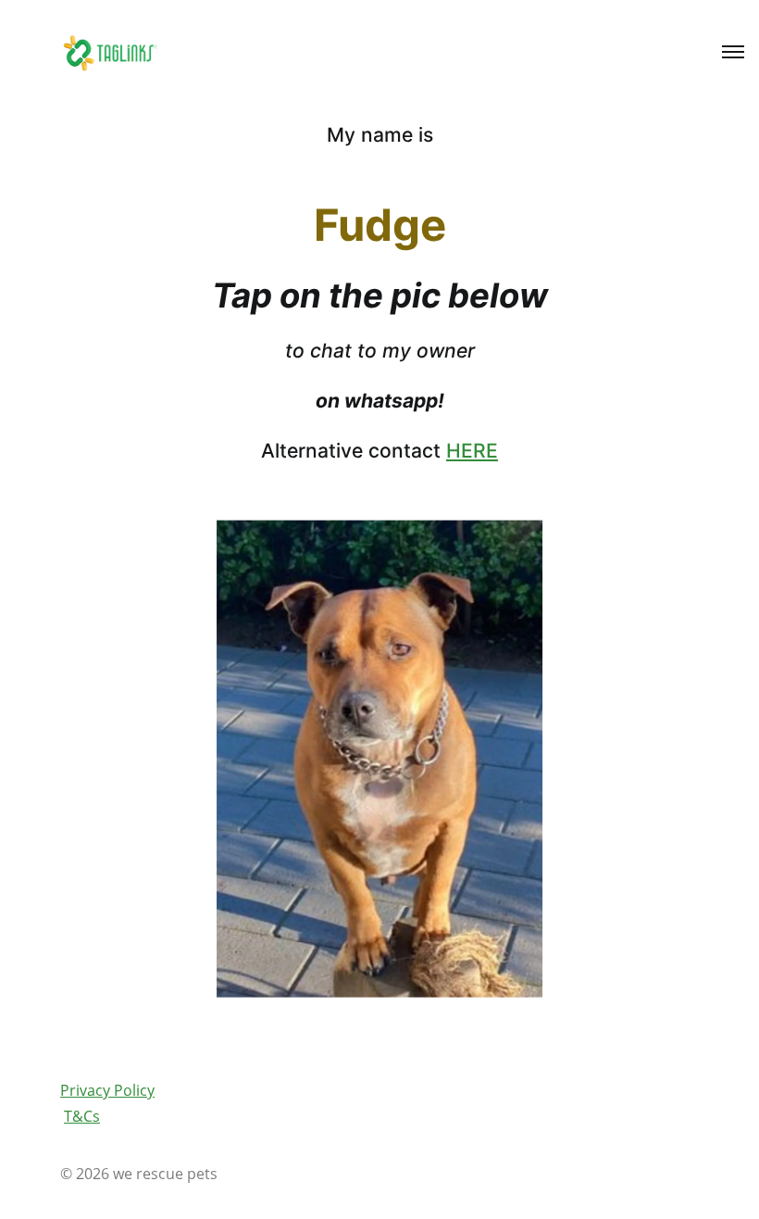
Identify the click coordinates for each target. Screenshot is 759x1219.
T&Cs (82, 1116)
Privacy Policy (107, 1090)
